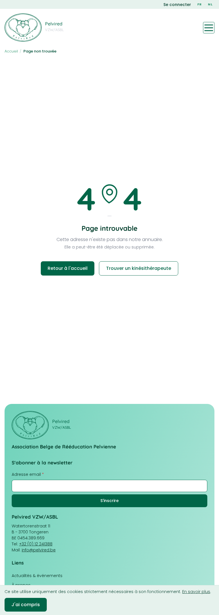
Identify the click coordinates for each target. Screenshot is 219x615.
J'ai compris (25, 604)
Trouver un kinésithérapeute (138, 268)
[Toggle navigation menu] (208, 27)
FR (199, 4)
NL (210, 4)
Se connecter (177, 4)
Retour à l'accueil (68, 268)
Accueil (11, 51)
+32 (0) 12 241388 (35, 544)
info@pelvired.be (39, 550)
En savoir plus (196, 591)
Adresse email (28, 474)
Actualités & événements (37, 575)
